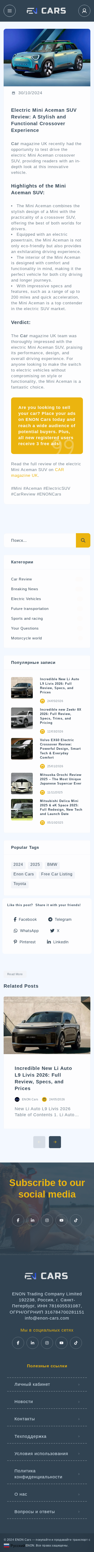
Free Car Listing (57, 874)
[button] (25, 919)
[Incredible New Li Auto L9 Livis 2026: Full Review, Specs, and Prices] (22, 688)
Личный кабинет (32, 1384)
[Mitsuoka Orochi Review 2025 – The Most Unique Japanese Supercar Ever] (22, 783)
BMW (52, 864)
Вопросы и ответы (34, 1511)
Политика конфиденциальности (38, 1474)
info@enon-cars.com (47, 1318)
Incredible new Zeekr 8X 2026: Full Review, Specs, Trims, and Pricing (60, 716)
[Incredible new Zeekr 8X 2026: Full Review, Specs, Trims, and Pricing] (22, 718)
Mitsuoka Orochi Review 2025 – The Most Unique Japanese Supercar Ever (60, 779)
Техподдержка (30, 1436)
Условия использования (41, 1453)
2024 (18, 864)
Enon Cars (23, 874)
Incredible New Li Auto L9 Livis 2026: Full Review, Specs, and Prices (59, 685)
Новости (23, 1401)
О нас (20, 1494)
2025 (35, 864)
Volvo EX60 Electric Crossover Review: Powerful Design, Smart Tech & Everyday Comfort (60, 748)
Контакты (24, 1418)
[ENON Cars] (47, 11)
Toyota (19, 884)
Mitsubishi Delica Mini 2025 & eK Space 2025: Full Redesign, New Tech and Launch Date (61, 807)
